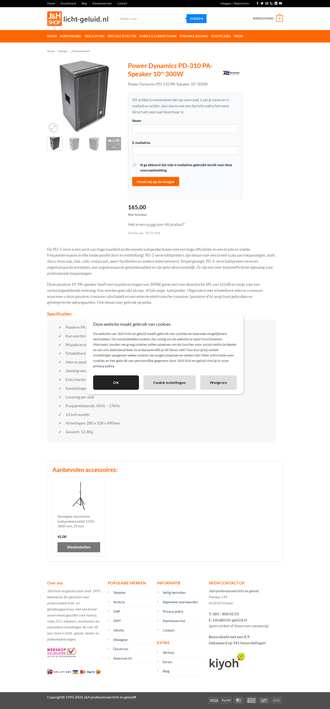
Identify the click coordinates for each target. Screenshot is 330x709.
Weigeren (218, 382)
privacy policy (103, 366)
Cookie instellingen (169, 382)
